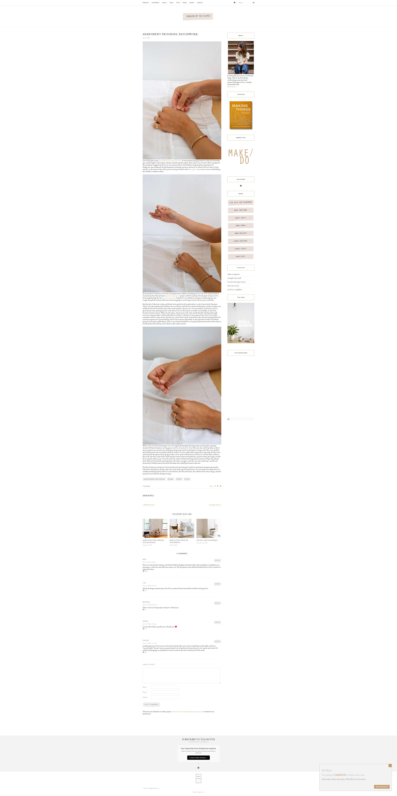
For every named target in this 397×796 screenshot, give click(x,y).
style (178, 2)
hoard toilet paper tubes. (236, 282)
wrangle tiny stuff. (234, 278)
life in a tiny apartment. (207, 540)
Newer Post (149, 505)
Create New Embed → (198, 757)
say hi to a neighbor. (235, 289)
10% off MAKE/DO (382, 787)
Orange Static (200, 792)
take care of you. (233, 285)
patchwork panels (169, 298)
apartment (155, 2)
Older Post (214, 505)
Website (145, 697)
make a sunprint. (233, 274)
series (185, 2)
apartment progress (172, 296)
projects (146, 2)
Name (145, 687)
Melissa (146, 602)
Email (145, 692)
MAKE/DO (340, 774)
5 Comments (146, 486)
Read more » (232, 86)
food (171, 2)
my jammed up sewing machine (170, 160)
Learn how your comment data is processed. (188, 711)
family (164, 2)
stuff (179, 479)
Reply (217, 560)
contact (200, 2)
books (192, 2)
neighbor (193, 169)
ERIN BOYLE (148, 496)
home (170, 479)
